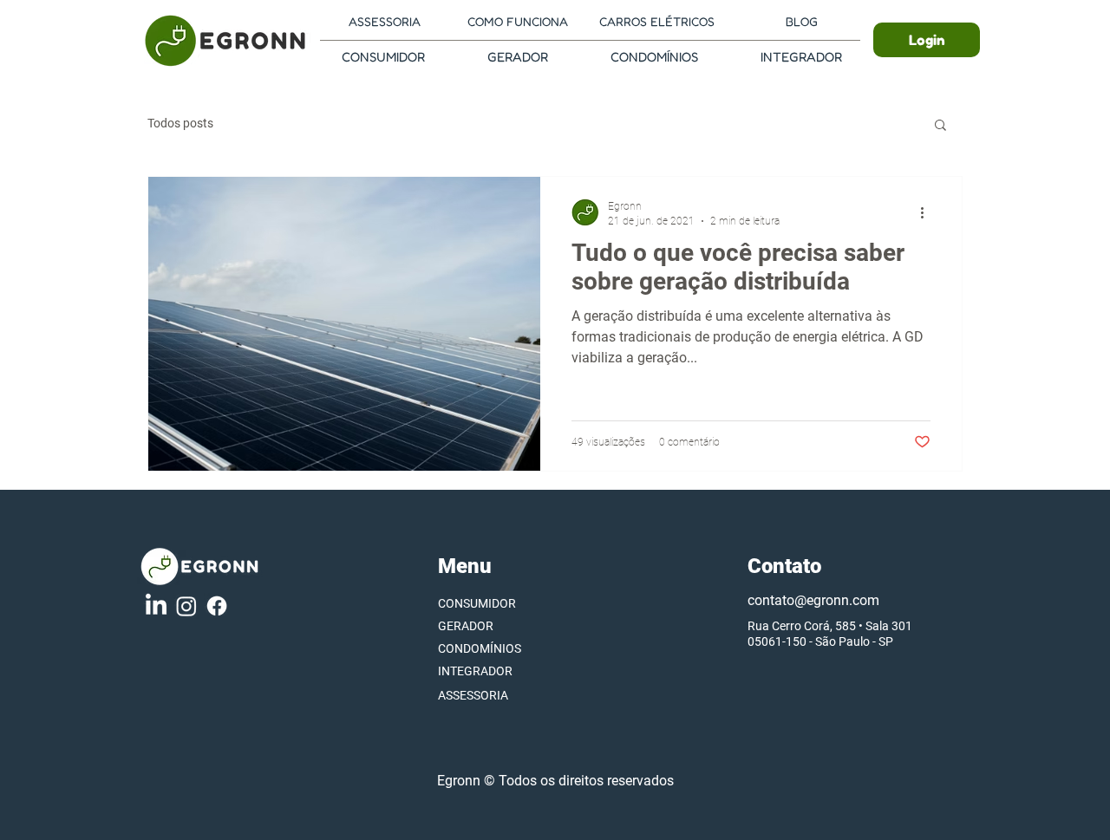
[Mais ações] (927, 212)
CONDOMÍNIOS (479, 648)
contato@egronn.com (813, 600)
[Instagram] (186, 606)
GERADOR (465, 626)
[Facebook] (217, 606)
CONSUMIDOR (477, 603)
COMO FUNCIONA (517, 21)
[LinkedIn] (156, 606)
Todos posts (180, 123)
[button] (940, 126)
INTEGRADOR (475, 671)
